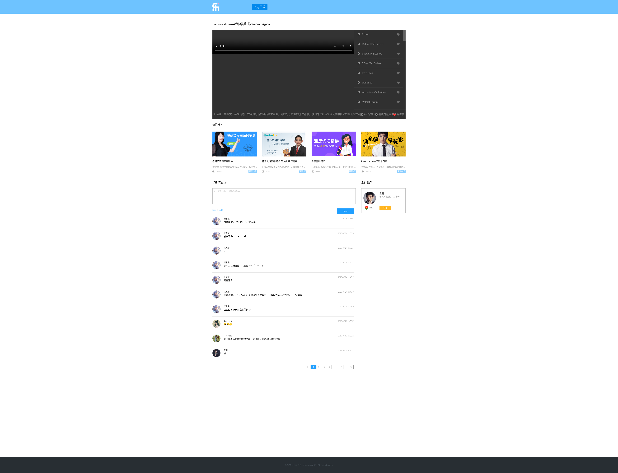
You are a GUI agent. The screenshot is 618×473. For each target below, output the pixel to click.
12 (341, 367)
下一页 (349, 367)
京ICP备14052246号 (293, 465)
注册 (221, 210)
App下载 (259, 7)
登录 (214, 210)
